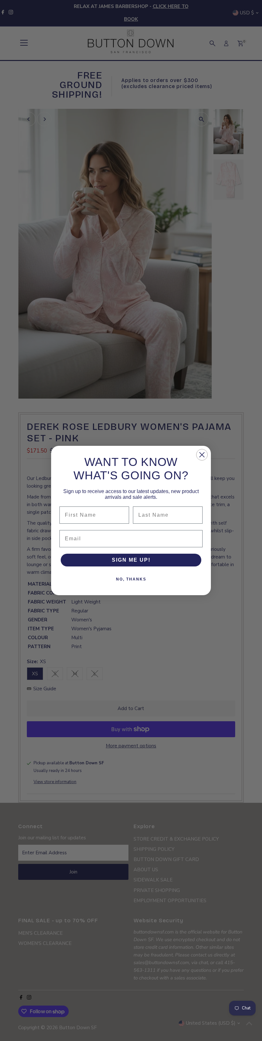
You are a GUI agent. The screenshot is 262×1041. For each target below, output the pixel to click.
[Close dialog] (202, 455)
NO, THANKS (131, 579)
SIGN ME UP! (131, 560)
